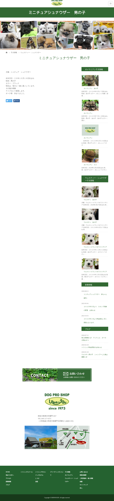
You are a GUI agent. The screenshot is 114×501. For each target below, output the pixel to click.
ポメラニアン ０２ (90, 165)
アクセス (8, 478)
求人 (81, 488)
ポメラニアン (88, 113)
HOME (8, 472)
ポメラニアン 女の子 (91, 88)
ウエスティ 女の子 (90, 200)
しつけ (37, 478)
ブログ (8, 485)
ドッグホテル (39, 475)
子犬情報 (67, 472)
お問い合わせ (84, 472)
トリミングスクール (27, 472)
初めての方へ (10, 475)
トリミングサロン (40, 472)
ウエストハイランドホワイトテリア (95, 247)
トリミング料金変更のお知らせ (91, 347)
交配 (36, 481)
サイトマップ (84, 485)
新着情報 (8, 481)
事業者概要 (83, 475)
